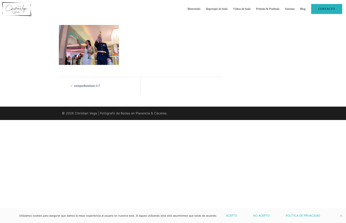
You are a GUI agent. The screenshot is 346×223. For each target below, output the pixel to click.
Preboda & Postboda (267, 8)
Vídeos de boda (241, 8)
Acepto (231, 215)
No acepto (261, 215)
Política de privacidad (303, 215)
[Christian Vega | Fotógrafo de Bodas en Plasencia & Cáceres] (16, 9)
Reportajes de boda (216, 8)
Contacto (326, 8)
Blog (303, 8)
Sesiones (290, 8)
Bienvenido (194, 8)
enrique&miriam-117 (87, 85)
